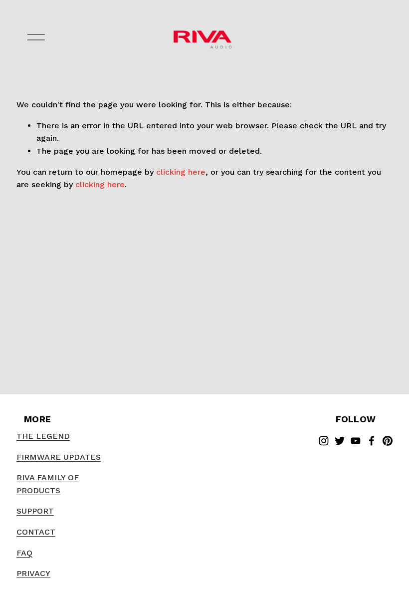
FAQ (24, 553)
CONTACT (35, 532)
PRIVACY (33, 573)
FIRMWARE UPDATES (58, 457)
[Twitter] (340, 441)
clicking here (180, 172)
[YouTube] (356, 441)
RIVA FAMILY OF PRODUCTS (47, 484)
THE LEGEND (43, 436)
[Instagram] (324, 441)
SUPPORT (35, 511)
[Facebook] (372, 441)
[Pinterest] (388, 441)
